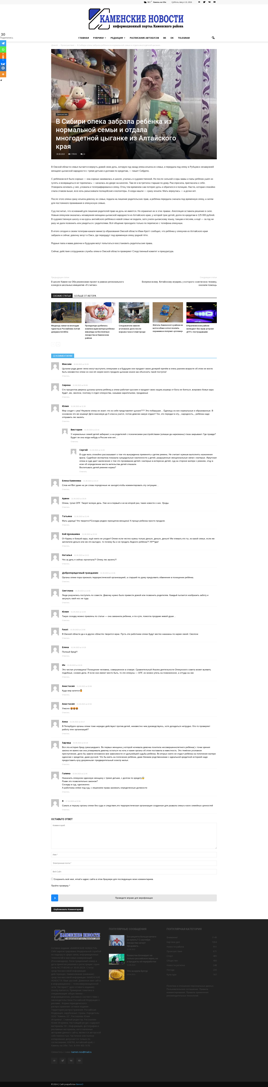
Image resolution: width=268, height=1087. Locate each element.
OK (172, 37)
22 (84, 154)
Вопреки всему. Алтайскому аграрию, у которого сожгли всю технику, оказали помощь (179, 283)
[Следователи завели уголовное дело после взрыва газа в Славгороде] (134, 312)
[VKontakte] (209, 2)
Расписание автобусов (144, 37)
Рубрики (98, 37)
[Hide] (1, 80)
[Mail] (199, 2)
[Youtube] (214, 2)
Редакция (117, 37)
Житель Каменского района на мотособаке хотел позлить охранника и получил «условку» (168, 328)
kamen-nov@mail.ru (81, 1051)
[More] (3, 74)
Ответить (65, 376)
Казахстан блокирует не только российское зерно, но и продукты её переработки (142, 958)
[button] (213, 38)
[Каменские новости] (134, 19)
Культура (171, 974)
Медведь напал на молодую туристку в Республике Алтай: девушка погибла (65, 328)
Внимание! (172, 937)
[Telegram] (3, 43)
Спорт (170, 955)
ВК (164, 37)
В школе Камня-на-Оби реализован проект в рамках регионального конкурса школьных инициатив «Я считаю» (87, 283)
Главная (83, 37)
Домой (54, 45)
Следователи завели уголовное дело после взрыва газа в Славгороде (132, 328)
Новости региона (176, 965)
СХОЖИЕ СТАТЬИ (62, 296)
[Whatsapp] (3, 49)
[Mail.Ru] (3, 68)
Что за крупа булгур (137, 971)
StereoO (79, 1084)
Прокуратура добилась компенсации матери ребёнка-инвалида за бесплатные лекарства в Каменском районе (100, 331)
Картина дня (173, 942)
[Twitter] (204, 2)
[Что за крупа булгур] (116, 974)
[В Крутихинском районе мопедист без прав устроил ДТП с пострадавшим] (201, 312)
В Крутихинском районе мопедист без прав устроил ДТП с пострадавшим (200, 328)
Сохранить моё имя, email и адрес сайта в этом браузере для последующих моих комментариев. (104, 879)
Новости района (175, 946)
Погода (170, 969)
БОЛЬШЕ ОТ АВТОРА (85, 296)
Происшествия (62, 114)
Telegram (184, 37)
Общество (172, 960)
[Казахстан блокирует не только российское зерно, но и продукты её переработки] (116, 959)
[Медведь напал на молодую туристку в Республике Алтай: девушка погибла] (66, 312)
